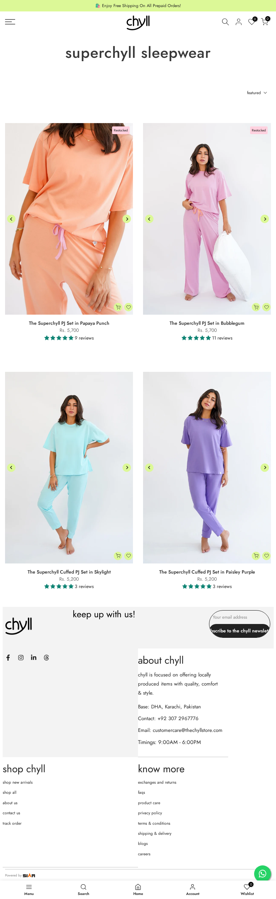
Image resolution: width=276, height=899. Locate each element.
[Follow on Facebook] (8, 658)
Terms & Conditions (154, 823)
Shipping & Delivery (154, 833)
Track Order (12, 823)
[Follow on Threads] (46, 658)
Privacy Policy (150, 813)
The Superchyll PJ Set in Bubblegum (207, 323)
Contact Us (11, 813)
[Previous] (11, 219)
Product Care (149, 803)
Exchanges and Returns (157, 782)
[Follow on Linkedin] (34, 658)
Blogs (143, 844)
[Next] (127, 219)
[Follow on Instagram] (21, 658)
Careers (144, 854)
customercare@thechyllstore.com (187, 730)
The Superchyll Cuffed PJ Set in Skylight (69, 572)
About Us (10, 803)
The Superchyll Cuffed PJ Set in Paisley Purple (207, 572)
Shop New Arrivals (18, 782)
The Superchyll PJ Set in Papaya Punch (69, 323)
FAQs (141, 792)
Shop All (9, 792)
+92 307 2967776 (178, 718)
